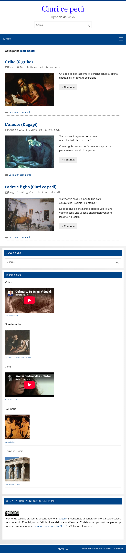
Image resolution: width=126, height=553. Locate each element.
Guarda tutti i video (11, 315)
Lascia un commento (20, 112)
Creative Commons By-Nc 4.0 (50, 526)
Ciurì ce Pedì (36, 67)
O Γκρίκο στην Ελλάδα (12, 484)
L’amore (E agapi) (21, 124)
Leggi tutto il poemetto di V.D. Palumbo (18, 358)
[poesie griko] (17, 354)
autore (63, 518)
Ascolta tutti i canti (11, 400)
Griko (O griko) (19, 61)
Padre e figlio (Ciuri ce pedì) (30, 186)
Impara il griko (9, 442)
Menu (7, 39)
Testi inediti (55, 67)
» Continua (68, 87)
